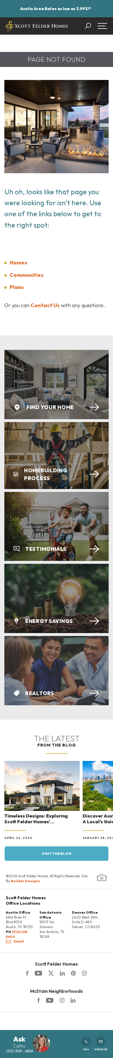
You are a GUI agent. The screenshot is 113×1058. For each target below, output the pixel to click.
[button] (91, 26)
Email (19, 941)
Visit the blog (57, 853)
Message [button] (100, 1049)
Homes (18, 262)
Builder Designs (25, 881)
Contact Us (45, 305)
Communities (26, 275)
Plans (17, 287)
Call (86, 1049)
